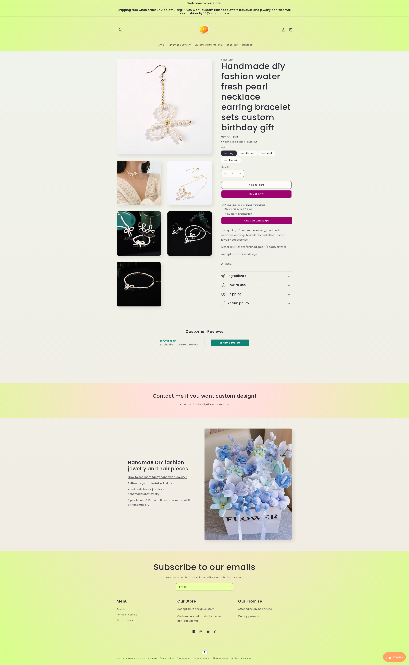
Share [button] (228, 264)
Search (121, 609)
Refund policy (125, 620)
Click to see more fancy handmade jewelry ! (157, 477)
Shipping (226, 141)
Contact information (241, 658)
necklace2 (230, 160)
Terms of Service (127, 614)
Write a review (230, 342)
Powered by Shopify (147, 658)
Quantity (225, 167)
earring (228, 153)
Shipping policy (220, 658)
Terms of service (201, 658)
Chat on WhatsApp (257, 220)
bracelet (267, 153)
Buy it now (256, 194)
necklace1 (247, 153)
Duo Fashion (131, 658)
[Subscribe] (229, 587)
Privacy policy (183, 658)
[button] (120, 29)
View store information (238, 213)
